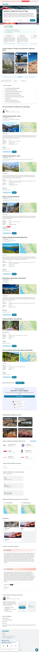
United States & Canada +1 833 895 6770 (8, 636)
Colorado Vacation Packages (7, 619)
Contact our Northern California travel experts (12, 101)
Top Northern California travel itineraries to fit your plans (14, 96)
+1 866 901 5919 (34, 1)
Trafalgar (10, 266)
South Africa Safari (5, 618)
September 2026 (7, 584)
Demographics (7, 98)
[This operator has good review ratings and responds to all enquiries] (17, 143)
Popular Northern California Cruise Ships (12, 93)
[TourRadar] (5, 4)
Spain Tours (4, 623)
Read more (5, 42)
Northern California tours (8, 6)
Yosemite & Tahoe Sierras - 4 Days (22, 43)
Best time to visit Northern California (11, 100)
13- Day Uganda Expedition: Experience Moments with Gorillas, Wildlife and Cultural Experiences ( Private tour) (19, 626)
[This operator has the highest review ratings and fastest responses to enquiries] (15, 224)
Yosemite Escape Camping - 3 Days (9, 43)
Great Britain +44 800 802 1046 (7, 637)
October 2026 (6, 587)
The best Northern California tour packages (12, 88)
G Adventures (11, 306)
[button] (19, 149)
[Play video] (8, 63)
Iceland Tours (4, 621)
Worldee (10, 369)
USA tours (3, 6)
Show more (5, 562)
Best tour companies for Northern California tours (13, 91)
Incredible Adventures (12, 143)
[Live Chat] (36, 649)
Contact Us (4, 634)
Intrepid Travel (11, 224)
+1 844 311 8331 (31, 606)
